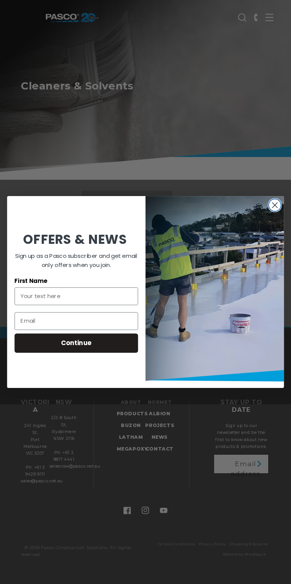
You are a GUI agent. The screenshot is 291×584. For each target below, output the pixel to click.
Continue (76, 343)
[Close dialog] (275, 205)
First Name (30, 281)
